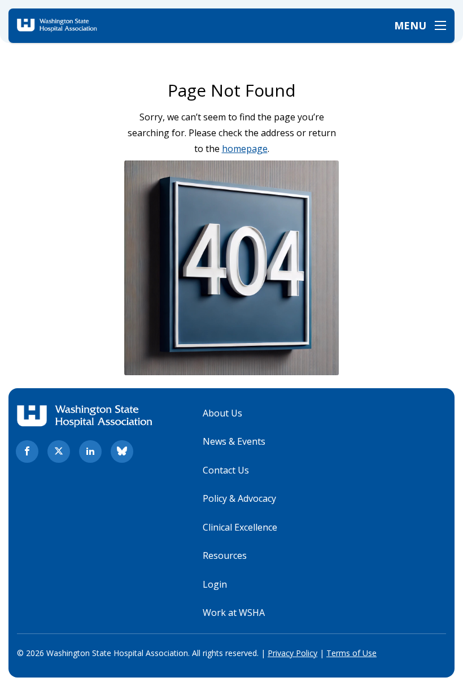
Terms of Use (351, 653)
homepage (245, 148)
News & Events (234, 441)
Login (215, 584)
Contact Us (226, 470)
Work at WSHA (234, 612)
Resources (225, 555)
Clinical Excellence (240, 527)
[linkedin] (90, 451)
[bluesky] (122, 451)
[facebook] (27, 451)
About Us (222, 413)
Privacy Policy (292, 653)
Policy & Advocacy (239, 498)
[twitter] (58, 451)
